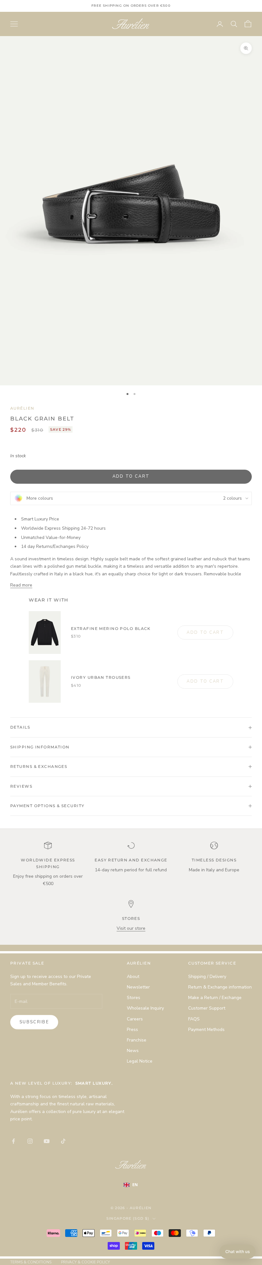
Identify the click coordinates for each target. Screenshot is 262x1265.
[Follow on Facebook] (13, 1141)
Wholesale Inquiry (145, 1008)
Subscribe (34, 1022)
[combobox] (135, 1185)
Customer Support (206, 1008)
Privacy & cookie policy (85, 1262)
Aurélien (22, 408)
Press (132, 1029)
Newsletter (138, 987)
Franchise (136, 1040)
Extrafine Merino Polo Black (111, 628)
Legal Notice (139, 1061)
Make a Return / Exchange (215, 998)
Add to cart (131, 476)
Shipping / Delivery (207, 976)
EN (135, 1184)
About (133, 976)
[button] (238, 1252)
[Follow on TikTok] (63, 1141)
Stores (133, 998)
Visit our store (131, 928)
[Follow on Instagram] (30, 1141)
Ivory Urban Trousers (101, 677)
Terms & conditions (30, 1262)
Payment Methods (206, 1029)
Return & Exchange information (220, 987)
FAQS (194, 1019)
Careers (135, 1019)
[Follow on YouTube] (46, 1141)
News (133, 1051)
